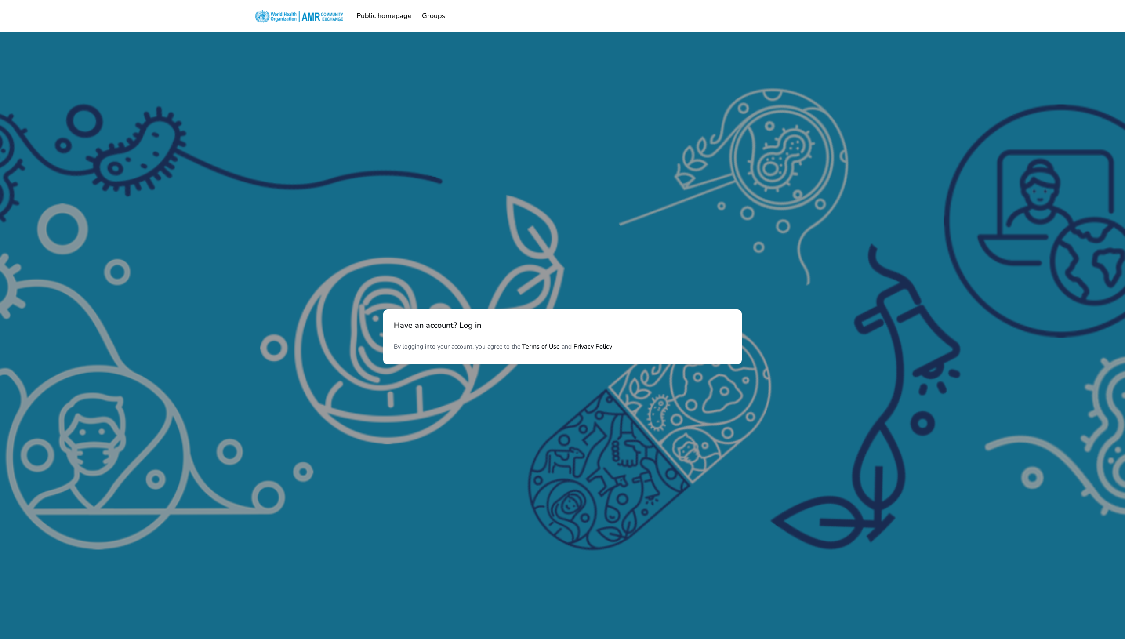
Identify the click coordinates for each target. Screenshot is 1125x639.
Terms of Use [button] (541, 346)
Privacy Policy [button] (592, 346)
